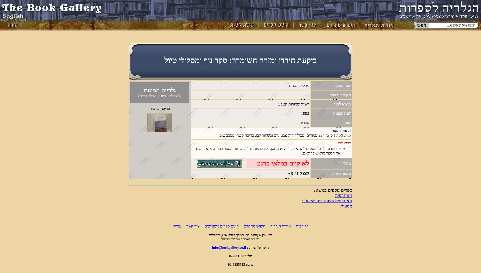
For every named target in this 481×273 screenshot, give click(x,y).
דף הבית (302, 226)
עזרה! (177, 226)
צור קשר (192, 226)
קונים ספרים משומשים (221, 226)
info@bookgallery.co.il (229, 248)
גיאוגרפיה (343, 195)
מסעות (346, 206)
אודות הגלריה (280, 226)
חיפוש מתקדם (254, 226)
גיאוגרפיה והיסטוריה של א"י (327, 200)
